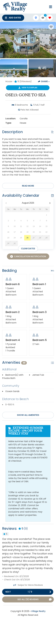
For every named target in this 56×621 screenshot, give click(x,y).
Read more (28, 185)
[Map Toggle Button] (36, 18)
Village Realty (38, 611)
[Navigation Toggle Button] (50, 6)
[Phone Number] (44, 6)
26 (27, 238)
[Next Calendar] (50, 203)
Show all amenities (28, 415)
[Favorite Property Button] (51, 27)
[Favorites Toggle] (50, 18)
